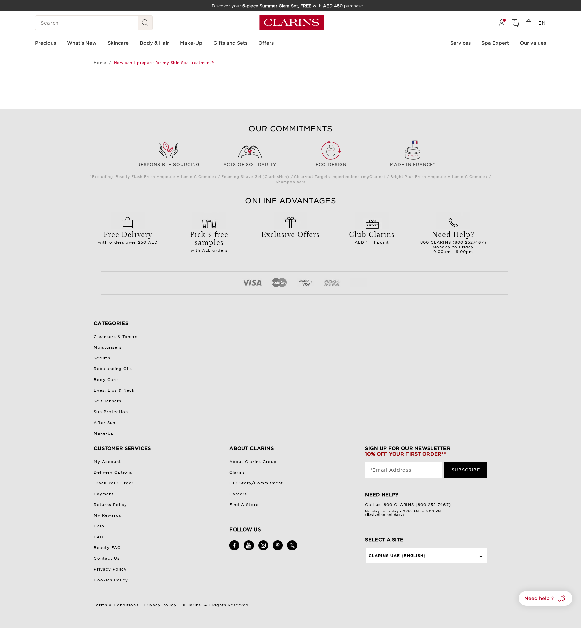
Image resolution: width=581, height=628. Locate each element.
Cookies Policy (111, 580)
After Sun (104, 422)
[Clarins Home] (291, 23)
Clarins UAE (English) (397, 555)
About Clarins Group (253, 461)
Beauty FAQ (107, 547)
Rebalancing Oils (113, 368)
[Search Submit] (145, 22)
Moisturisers (108, 347)
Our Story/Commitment (256, 483)
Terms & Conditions (116, 605)
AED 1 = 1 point (372, 237)
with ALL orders (209, 241)
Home (100, 62)
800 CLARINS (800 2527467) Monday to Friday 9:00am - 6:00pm (453, 241)
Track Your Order (114, 483)
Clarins (237, 472)
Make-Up (104, 433)
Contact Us (107, 558)
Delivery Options (113, 472)
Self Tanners (107, 401)
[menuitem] (502, 23)
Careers (238, 494)
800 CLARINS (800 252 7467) (417, 504)
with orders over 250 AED (128, 237)
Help (99, 526)
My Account (107, 461)
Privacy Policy (110, 569)
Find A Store (244, 504)
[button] (545, 598)
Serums (102, 358)
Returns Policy (110, 504)
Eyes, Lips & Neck (114, 390)
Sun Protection (111, 411)
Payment (104, 494)
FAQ (99, 537)
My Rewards (107, 515)
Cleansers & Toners (116, 336)
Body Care (106, 379)
